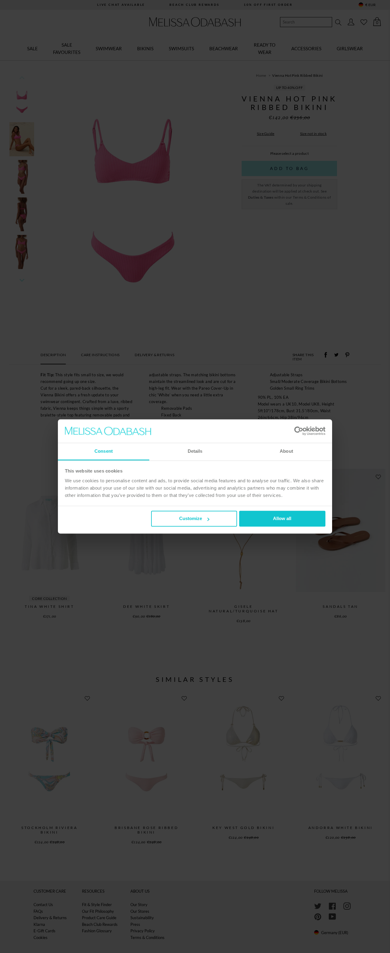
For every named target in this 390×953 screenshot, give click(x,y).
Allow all (282, 518)
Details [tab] (195, 451)
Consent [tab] (103, 451)
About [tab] (286, 451)
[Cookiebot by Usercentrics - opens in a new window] (298, 431)
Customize (190, 518)
